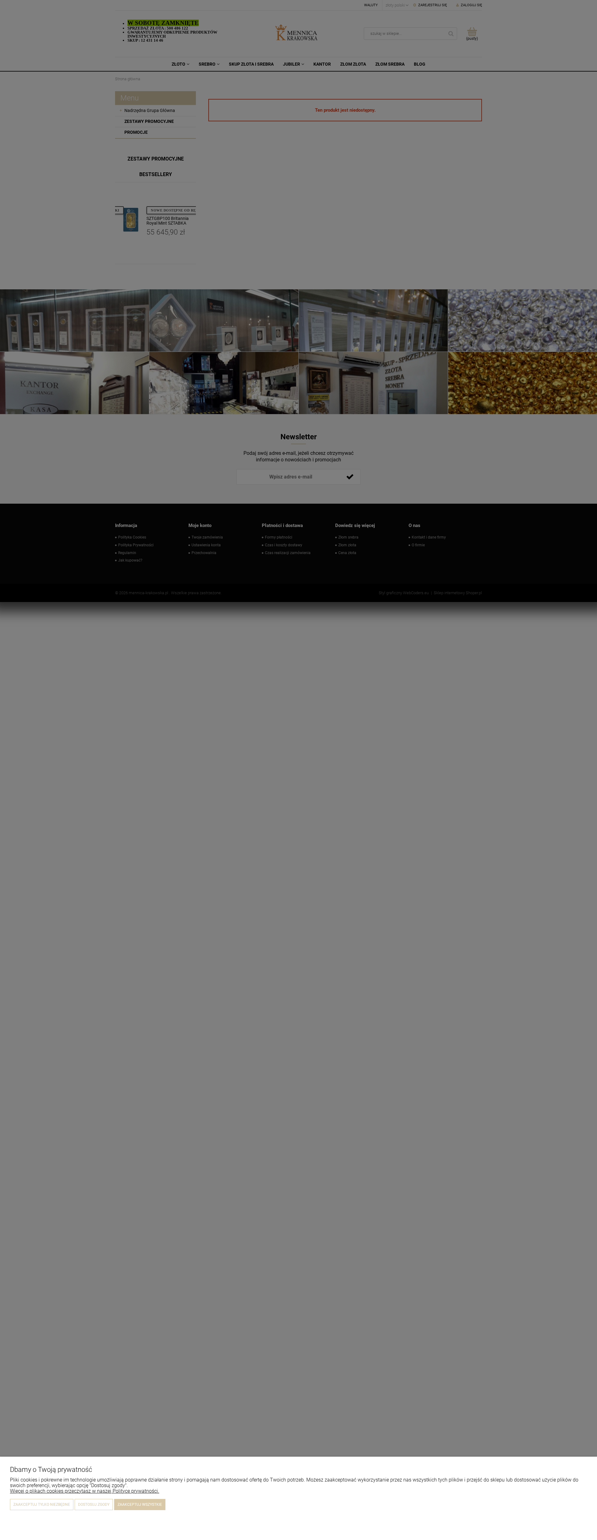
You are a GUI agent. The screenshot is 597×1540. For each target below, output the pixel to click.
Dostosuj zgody (93, 1504)
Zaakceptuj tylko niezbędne (41, 1504)
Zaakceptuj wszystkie (140, 1504)
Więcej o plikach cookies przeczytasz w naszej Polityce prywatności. (84, 1491)
